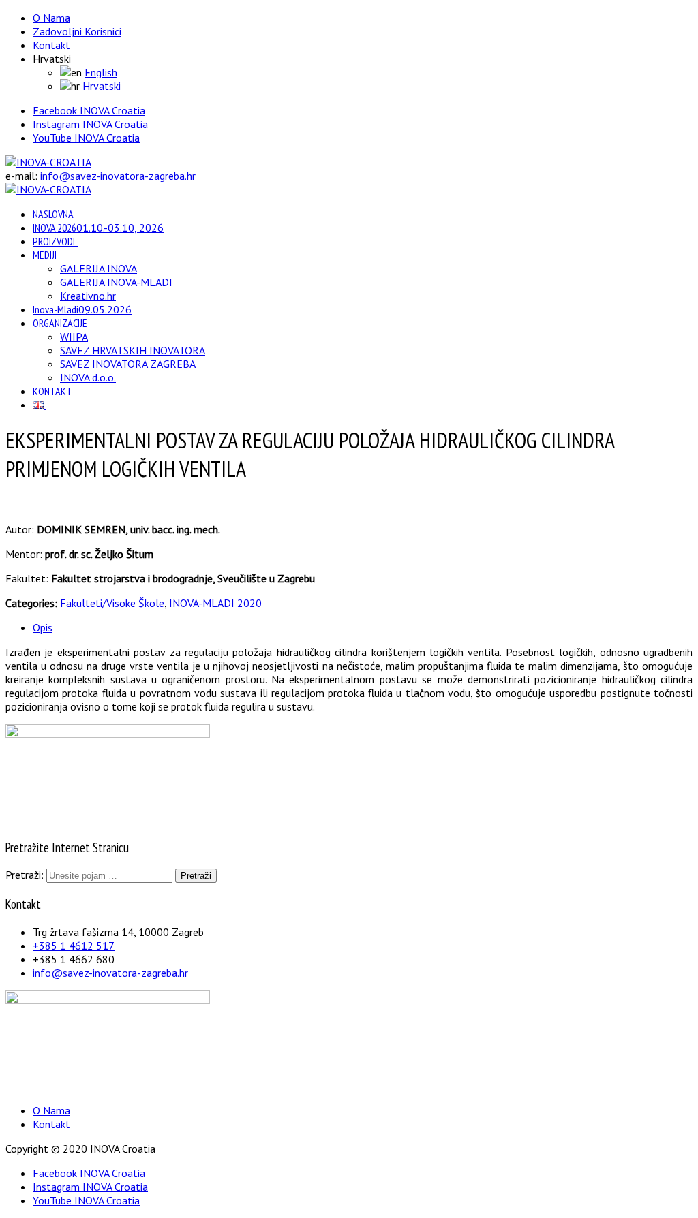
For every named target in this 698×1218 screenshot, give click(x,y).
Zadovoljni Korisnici (77, 31)
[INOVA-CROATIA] (48, 162)
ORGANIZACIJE (60, 323)
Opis (42, 627)
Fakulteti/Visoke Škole (112, 603)
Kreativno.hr (88, 295)
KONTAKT (52, 391)
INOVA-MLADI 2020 (215, 603)
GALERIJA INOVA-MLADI (116, 282)
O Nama (51, 18)
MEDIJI (45, 255)
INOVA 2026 (98, 227)
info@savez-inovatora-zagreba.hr (118, 176)
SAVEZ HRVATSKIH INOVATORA (132, 350)
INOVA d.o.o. (88, 377)
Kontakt (51, 45)
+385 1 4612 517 (74, 945)
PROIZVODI (54, 241)
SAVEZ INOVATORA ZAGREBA (128, 364)
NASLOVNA (53, 214)
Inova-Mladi (82, 309)
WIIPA (74, 336)
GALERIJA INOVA (98, 268)
